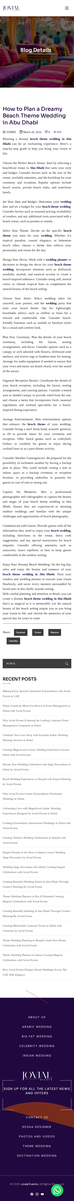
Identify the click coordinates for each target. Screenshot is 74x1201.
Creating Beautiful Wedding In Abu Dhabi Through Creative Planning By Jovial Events (36, 914)
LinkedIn (13, 641)
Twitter (37, 632)
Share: (7, 632)
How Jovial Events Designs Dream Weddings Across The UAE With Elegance (35, 972)
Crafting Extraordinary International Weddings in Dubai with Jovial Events (37, 826)
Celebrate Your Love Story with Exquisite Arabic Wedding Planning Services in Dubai (35, 738)
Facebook (20, 632)
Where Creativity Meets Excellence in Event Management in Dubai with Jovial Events (36, 708)
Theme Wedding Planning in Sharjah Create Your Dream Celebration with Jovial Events (34, 943)
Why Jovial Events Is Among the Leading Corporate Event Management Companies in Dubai (35, 723)
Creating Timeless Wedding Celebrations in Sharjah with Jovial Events (34, 840)
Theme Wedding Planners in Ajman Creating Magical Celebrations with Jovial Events (32, 958)
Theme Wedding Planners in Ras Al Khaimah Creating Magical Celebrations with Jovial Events (33, 899)
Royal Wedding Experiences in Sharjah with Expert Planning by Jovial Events (37, 782)
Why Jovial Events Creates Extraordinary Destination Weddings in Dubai (32, 796)
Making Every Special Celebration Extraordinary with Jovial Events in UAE (36, 694)
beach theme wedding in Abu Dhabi (47, 598)
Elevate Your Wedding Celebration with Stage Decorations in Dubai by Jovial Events (37, 767)
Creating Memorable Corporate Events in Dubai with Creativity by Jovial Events (32, 928)
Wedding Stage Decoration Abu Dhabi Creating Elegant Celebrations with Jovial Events (34, 870)
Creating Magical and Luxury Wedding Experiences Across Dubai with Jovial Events (36, 752)
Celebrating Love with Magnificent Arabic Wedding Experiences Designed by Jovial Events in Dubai (32, 811)
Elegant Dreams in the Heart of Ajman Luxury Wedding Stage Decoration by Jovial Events (34, 855)
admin (11, 132)
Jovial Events (29, 1184)
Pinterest (55, 632)
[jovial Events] (11, 8)
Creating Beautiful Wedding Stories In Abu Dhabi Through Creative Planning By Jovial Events (36, 884)
